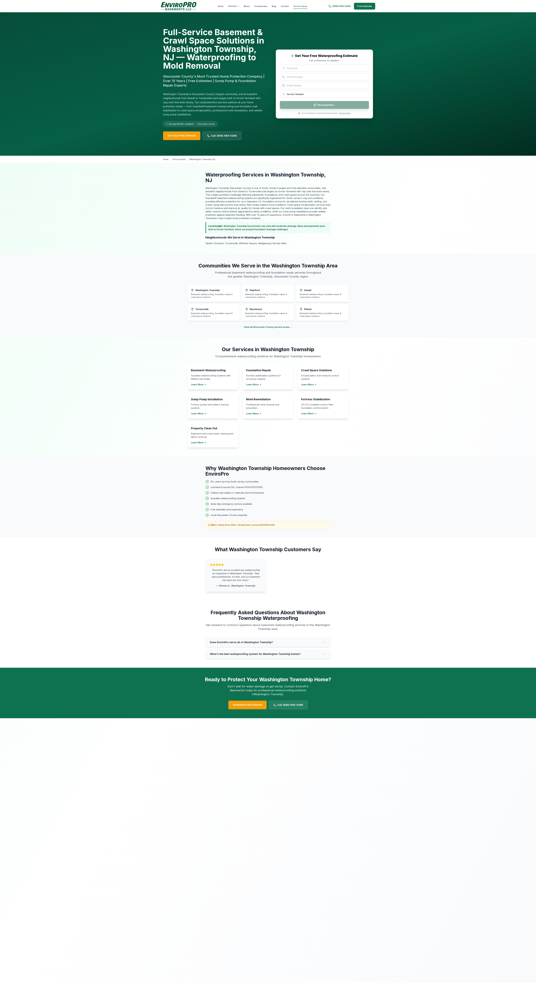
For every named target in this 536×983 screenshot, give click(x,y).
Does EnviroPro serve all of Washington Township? (241, 642)
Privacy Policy (345, 113)
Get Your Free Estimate (182, 135)
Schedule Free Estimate (247, 704)
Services (232, 6)
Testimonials (260, 6)
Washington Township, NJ (202, 159)
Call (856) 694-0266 (224, 135)
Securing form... (326, 105)
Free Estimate (364, 6)
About (247, 6)
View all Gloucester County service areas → (268, 327)
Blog (274, 6)
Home (220, 6)
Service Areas (300, 6)
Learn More (197, 384)
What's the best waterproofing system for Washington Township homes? (255, 653)
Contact (285, 6)
